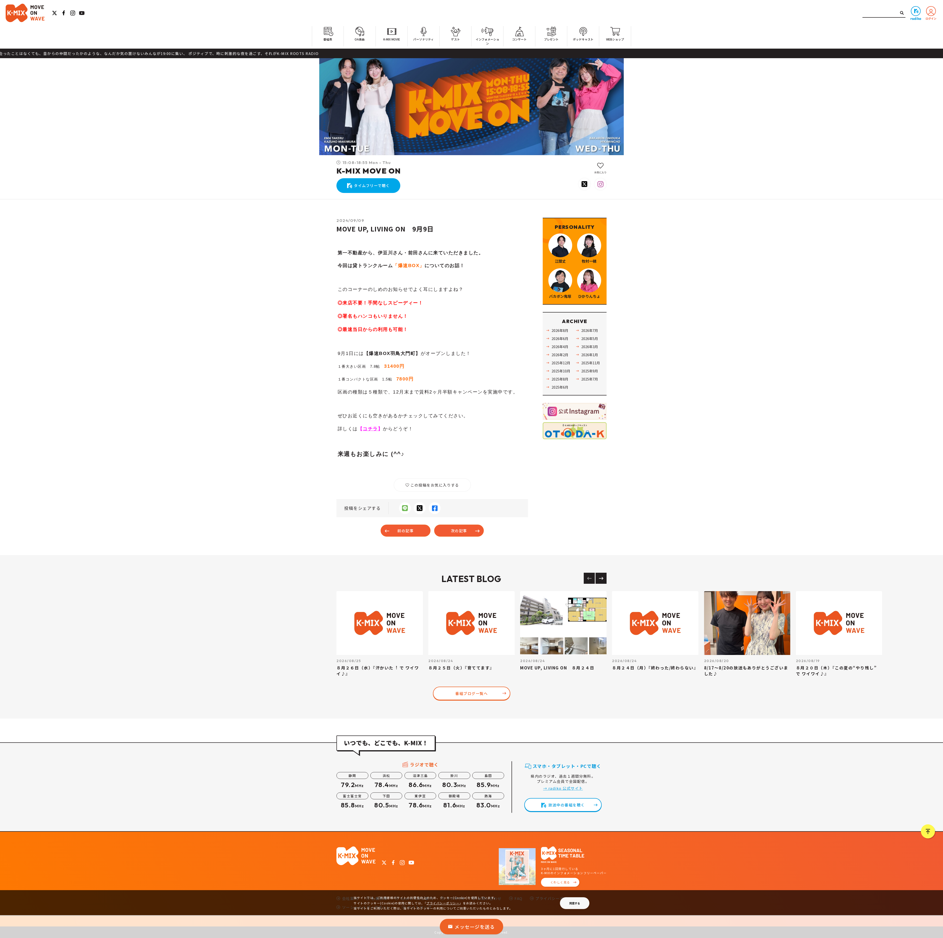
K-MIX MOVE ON (368, 171)
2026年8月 (560, 330)
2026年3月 (589, 346)
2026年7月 (589, 330)
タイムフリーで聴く (372, 185)
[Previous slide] (589, 578)
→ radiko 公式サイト (563, 788)
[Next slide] (601, 578)
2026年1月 (589, 354)
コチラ (370, 428)
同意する (574, 903)
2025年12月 (561, 362)
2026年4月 (560, 346)
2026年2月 (560, 354)
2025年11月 (590, 362)
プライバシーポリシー (442, 903)
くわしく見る (560, 882)
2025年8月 (560, 378)
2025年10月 (561, 370)
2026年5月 (589, 338)
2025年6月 (560, 387)
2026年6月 (560, 338)
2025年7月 (589, 378)
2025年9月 (589, 370)
